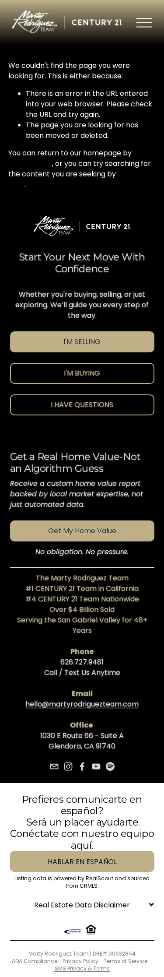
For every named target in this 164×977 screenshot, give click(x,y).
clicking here (30, 163)
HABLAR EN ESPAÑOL (82, 862)
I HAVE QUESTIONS (82, 405)
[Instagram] (68, 766)
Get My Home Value (82, 531)
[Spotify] (110, 766)
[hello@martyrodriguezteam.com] (54, 766)
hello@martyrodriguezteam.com (82, 704)
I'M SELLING (82, 342)
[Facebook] (82, 766)
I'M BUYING (82, 373)
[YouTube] (96, 766)
